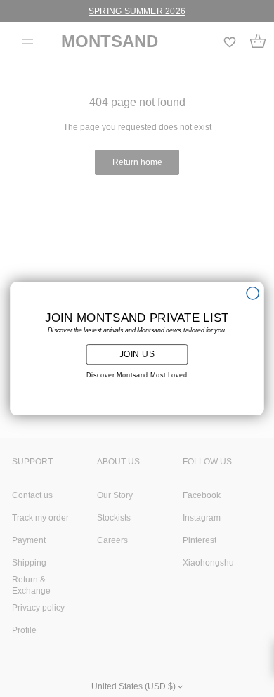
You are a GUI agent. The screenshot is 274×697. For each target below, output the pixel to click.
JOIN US (137, 354)
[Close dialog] (253, 293)
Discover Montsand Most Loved (137, 375)
